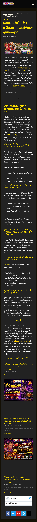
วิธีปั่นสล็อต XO (11, 135)
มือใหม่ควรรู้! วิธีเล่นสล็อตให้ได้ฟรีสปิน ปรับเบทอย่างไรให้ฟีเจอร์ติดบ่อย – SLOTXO (18, 366)
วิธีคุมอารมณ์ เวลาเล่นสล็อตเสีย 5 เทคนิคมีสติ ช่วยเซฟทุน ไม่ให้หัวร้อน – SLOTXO (18, 479)
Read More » (7, 374)
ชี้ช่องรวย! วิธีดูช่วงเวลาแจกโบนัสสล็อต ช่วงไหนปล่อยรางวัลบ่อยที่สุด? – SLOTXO (18, 420)
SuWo (6, 36)
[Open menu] (33, 3)
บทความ (5, 19)
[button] (30, 92)
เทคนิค (6, 265)
